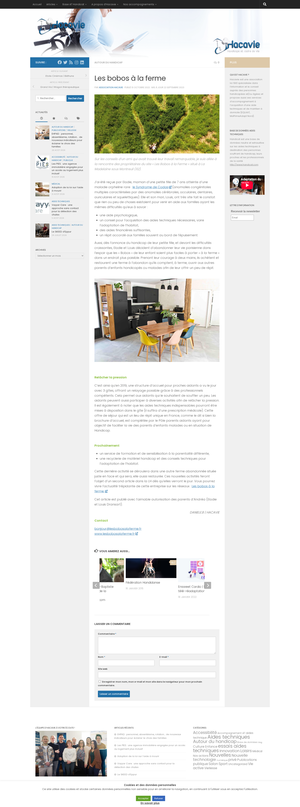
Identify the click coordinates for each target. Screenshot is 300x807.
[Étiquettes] (78, 118)
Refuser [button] (158, 798)
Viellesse (71, 130)
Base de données (247, 742)
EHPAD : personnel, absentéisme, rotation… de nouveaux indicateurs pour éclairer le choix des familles (67, 140)
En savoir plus (150, 803)
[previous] (96, 585)
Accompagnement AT (231, 733)
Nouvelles (220, 755)
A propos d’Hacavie (103, 4)
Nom (101, 656)
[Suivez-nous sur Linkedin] (82, 62)
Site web (102, 668)
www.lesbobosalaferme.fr (114, 534)
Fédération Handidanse (143, 582)
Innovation (229, 751)
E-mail (164, 656)
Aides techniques (61, 201)
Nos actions (201, 756)
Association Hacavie (111, 87)
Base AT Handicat (73, 4)
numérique (222, 760)
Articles (50, 4)
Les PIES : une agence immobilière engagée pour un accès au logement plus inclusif (67, 168)
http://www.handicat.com (244, 164)
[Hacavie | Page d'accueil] (61, 26)
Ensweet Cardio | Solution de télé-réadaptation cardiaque (199, 589)
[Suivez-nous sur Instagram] (76, 62)
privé (232, 759)
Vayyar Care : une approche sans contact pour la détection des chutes (65, 209)
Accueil (37, 4)
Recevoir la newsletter (245, 211)
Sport (223, 763)
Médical (56, 184)
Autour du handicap (108, 62)
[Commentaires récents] (66, 118)
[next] (207, 585)
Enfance (211, 747)
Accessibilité (58, 157)
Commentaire (107, 633)
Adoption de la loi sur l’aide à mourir (67, 189)
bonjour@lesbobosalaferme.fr (117, 528)
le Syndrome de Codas (150, 187)
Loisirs (246, 751)
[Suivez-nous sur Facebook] (60, 62)
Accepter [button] (143, 798)
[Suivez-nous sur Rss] (71, 62)
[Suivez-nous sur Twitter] (65, 62)
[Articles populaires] (54, 118)
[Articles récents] (41, 118)
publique (68, 160)
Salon (213, 763)
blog (260, 742)
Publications (58, 130)
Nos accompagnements (138, 4)
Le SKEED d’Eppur (61, 231)
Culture (198, 746)
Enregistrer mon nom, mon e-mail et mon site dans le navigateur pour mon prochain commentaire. (150, 683)
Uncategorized (237, 764)
